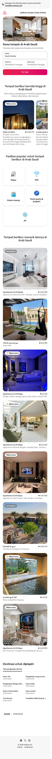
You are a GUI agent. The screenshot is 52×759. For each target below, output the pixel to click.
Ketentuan (29, 747)
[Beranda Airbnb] (5, 12)
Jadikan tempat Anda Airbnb (33, 12)
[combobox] (25, 56)
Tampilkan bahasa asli (13, 5)
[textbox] (14, 64)
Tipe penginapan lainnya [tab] (12, 669)
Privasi (19, 747)
